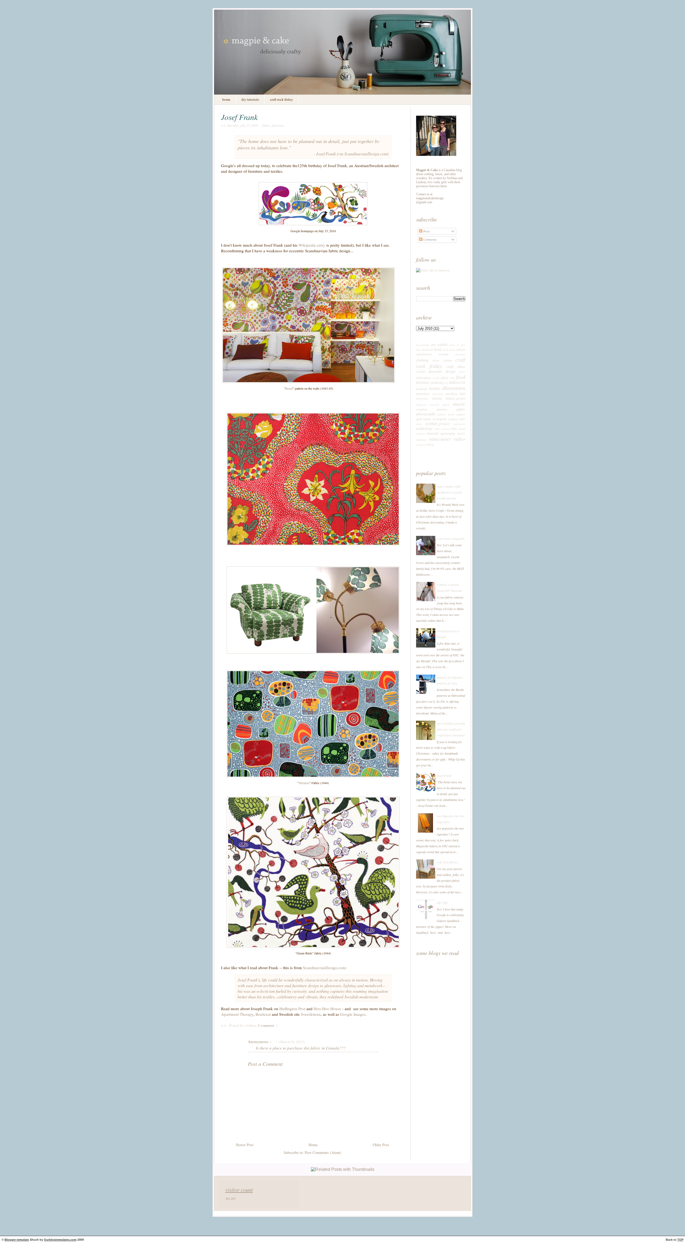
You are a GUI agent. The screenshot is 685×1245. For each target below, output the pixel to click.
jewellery (451, 394)
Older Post (381, 1144)
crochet (420, 371)
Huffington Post (292, 1008)
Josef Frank (239, 116)
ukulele (461, 433)
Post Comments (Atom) (323, 1152)
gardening (437, 382)
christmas (460, 354)
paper (460, 409)
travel (462, 429)
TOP (680, 1239)
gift (446, 383)
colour (435, 360)
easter (462, 372)
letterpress (422, 398)
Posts (426, 231)
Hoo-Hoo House (327, 1008)
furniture (278, 125)
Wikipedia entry (312, 245)
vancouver (440, 438)
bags (418, 350)
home (226, 99)
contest (447, 360)
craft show (455, 366)
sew (462, 418)
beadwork (427, 350)
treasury (420, 433)
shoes (419, 424)
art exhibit (439, 344)
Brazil (289, 388)
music (459, 403)
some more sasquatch (451, 538)
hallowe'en (457, 382)
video (459, 438)
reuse (427, 418)
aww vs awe (457, 345)
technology (424, 428)
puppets (461, 414)
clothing (422, 360)
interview (437, 394)
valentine (421, 440)
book (437, 349)
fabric (266, 125)
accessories (422, 345)
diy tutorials (250, 99)
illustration (453, 387)
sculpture (453, 419)
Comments (429, 239)
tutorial (432, 433)
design (450, 371)
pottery (442, 414)
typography (447, 433)
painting (442, 409)
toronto (445, 429)
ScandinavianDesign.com (365, 153)
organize (421, 409)
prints (451, 414)
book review (449, 350)
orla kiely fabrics (447, 862)
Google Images (353, 1014)
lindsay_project (455, 398)
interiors (422, 393)
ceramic (443, 354)
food (460, 376)
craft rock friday (281, 99)
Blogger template (17, 1239)
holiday (434, 388)
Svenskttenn (311, 1014)
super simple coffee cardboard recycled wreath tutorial (449, 492)
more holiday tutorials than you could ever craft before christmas (451, 729)
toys (454, 428)
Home (313, 1144)
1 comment (266, 1025)
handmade (422, 389)
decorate (435, 371)
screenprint (439, 419)
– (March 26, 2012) (289, 1041)
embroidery (423, 377)
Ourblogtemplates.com (60, 1239)
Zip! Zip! (442, 902)
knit (462, 393)
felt (452, 378)
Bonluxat (264, 1014)
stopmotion (459, 424)
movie (446, 405)
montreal (434, 405)
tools (437, 429)
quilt (419, 419)
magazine (421, 405)
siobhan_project (437, 423)
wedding (429, 444)
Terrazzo (304, 783)
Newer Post (244, 1144)
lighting (437, 398)
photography (425, 413)
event (436, 378)
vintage (420, 444)
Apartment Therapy (237, 1014)
